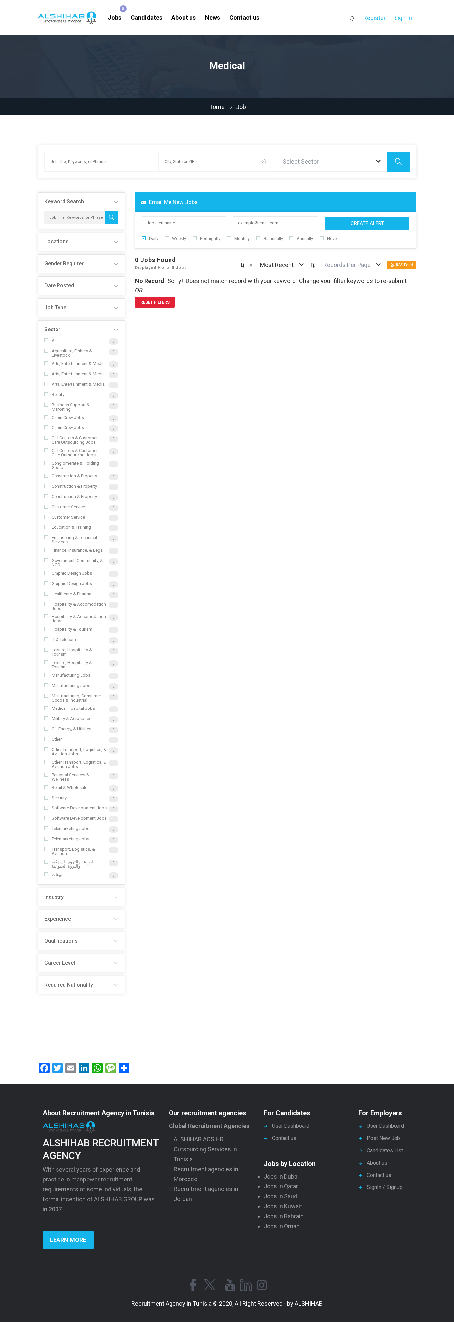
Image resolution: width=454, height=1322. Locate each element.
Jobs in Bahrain (284, 1216)
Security (59, 798)
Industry (54, 897)
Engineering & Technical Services (74, 539)
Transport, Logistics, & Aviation (73, 851)
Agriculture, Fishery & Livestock (72, 353)
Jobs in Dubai (281, 1176)
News (212, 17)
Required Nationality (68, 985)
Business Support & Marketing (71, 407)
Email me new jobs (173, 202)
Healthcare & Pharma (71, 594)
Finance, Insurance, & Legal (78, 550)
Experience (57, 919)
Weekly (179, 238)
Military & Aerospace (71, 718)
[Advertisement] (81, 1025)
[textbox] (302, 162)
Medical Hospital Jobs (73, 708)
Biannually (273, 238)
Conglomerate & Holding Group (75, 465)
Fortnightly (210, 238)
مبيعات (58, 874)
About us (183, 17)
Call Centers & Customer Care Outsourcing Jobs (75, 440)
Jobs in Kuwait (283, 1206)
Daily (153, 238)
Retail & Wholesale (69, 787)
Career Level (59, 963)
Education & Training (71, 527)
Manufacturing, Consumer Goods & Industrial (76, 698)
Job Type (55, 307)
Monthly (242, 238)
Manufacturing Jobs (71, 675)
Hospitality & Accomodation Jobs (79, 606)
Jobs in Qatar (281, 1186)
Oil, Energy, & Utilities (71, 729)
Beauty (58, 394)
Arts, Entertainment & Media (78, 363)
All (54, 340)
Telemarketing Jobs (70, 828)
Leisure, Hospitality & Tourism (72, 652)
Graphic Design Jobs (72, 573)
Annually (305, 238)
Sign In (403, 17)
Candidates (146, 17)
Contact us (244, 17)
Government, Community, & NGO (77, 562)
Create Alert (367, 223)
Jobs (114, 17)
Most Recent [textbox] (277, 264)
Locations (56, 241)
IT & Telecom (64, 639)
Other (57, 739)
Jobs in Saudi (281, 1196)
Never (332, 238)
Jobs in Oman (282, 1226)
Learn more (68, 1239)
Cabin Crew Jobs (68, 417)
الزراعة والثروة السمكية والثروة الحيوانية (73, 864)
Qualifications (61, 941)
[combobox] (330, 162)
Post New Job (383, 1138)
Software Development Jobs (79, 808)
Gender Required (64, 263)
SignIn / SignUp (385, 1187)
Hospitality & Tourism (72, 629)
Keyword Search (64, 201)
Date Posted (59, 285)
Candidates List (385, 1150)
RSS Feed (404, 265)
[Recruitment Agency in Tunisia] (70, 17)
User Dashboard (290, 1126)
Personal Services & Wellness (70, 777)
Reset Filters (155, 302)
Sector (52, 329)
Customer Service (68, 507)
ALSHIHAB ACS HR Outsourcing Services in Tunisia (205, 1149)
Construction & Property (74, 476)
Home (216, 106)
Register (374, 17)
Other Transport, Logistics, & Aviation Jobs (79, 751)
